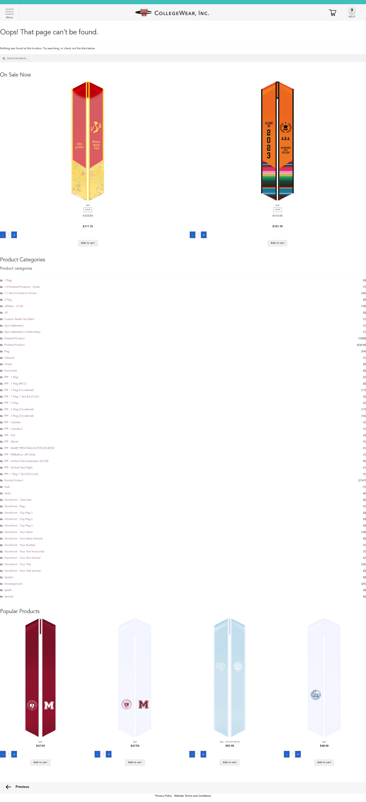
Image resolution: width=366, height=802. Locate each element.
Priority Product (13, 480)
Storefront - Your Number (19, 545)
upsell (7, 590)
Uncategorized (13, 584)
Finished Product (14, 338)
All (5, 312)
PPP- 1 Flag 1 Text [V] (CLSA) (21, 474)
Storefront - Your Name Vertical (23, 538)
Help (351, 16)
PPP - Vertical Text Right (18, 467)
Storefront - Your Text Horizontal (24, 551)
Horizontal (10, 370)
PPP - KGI (9, 435)
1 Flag (8, 280)
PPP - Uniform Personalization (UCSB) (26, 461)
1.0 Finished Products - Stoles (22, 287)
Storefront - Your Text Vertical (22, 558)
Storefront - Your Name (18, 532)
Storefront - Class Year (18, 500)
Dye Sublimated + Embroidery (22, 332)
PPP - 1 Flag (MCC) (15, 383)
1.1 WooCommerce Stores (20, 293)
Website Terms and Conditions (192, 795)
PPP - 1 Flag (11, 377)
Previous (22, 787)
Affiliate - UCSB (13, 306)
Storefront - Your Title (17, 564)
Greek (8, 364)
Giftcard (9, 358)
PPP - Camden (12, 422)
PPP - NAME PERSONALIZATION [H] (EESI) (29, 448)
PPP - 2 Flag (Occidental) (19, 409)
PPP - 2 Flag (11, 403)
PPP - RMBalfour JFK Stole (19, 454)
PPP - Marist (11, 441)
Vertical (8, 596)
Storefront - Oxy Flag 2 (18, 519)
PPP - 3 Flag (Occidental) (19, 416)
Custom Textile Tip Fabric (19, 319)
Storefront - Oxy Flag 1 (18, 513)
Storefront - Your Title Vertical (22, 571)
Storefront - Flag (14, 506)
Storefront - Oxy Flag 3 (18, 525)
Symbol (8, 577)
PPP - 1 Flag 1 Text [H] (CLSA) (21, 396)
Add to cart (88, 243)
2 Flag (8, 299)
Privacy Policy (163, 795)
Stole (7, 493)
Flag (6, 351)
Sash (7, 487)
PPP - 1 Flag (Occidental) (19, 390)
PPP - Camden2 (13, 429)
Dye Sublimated (13, 325)
